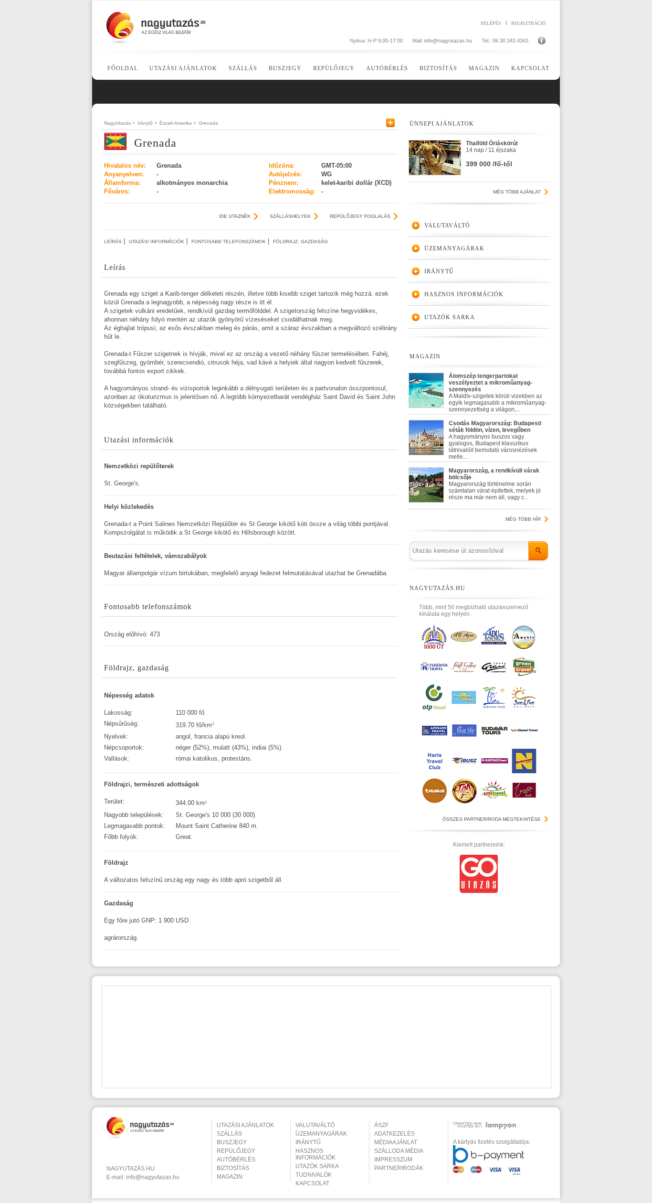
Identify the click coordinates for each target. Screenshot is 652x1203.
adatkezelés (394, 1133)
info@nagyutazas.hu (448, 40)
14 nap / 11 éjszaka (492, 154)
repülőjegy (236, 1151)
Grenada (208, 123)
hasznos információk (315, 1154)
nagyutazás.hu (130, 1168)
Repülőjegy (334, 68)
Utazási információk (156, 241)
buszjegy (232, 1142)
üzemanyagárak (321, 1133)
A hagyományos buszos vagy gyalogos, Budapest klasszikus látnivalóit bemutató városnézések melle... (495, 438)
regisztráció (528, 23)
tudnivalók (313, 1174)
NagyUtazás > (119, 123)
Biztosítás (438, 68)
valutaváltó (315, 1125)
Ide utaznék (235, 216)
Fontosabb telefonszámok (228, 241)
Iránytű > (147, 123)
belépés (491, 23)
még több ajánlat (517, 191)
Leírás (113, 241)
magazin (229, 1176)
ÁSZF (381, 1125)
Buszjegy (285, 68)
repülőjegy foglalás (360, 216)
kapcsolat (312, 1183)
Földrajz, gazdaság (300, 241)
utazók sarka (317, 1166)
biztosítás (233, 1168)
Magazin (484, 68)
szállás (229, 1133)
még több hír (523, 519)
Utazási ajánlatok (183, 68)
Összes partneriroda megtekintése (491, 819)
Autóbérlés (387, 68)
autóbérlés (236, 1159)
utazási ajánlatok (245, 1125)
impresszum (393, 1159)
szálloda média (398, 1151)
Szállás (243, 68)
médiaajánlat (395, 1142)
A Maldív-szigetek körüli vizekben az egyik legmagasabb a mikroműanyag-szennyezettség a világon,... (498, 390)
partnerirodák (398, 1168)
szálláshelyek (290, 216)
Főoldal (122, 68)
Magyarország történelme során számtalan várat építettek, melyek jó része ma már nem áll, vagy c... (495, 484)
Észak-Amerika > (177, 123)
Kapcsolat (530, 68)
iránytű (308, 1142)
